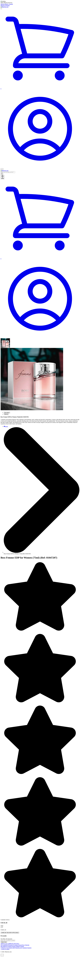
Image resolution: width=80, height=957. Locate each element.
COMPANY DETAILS (13, 943)
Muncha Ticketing (5, 5)
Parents (10, 946)
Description (6, 412)
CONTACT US (5, 947)
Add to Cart (3, 942)
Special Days (21, 945)
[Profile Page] (40, 167)
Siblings (18, 946)
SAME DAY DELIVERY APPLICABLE (10, 932)
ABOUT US (4, 943)
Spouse (14, 946)
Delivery (6, 414)
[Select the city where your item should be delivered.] (1, 8)
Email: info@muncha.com (15, 947)
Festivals (27, 945)
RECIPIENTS (4, 946)
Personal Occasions (13, 945)
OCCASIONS (4, 945)
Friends (22, 946)
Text (2, 939)
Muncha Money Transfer (7, 4)
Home (6, 426)
